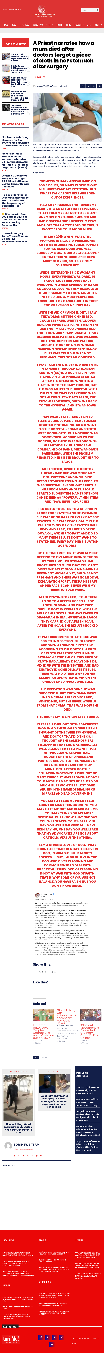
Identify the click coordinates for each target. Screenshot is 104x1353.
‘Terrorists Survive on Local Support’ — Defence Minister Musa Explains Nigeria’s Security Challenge (18, 1273)
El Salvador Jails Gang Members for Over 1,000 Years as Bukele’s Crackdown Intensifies (15, 141)
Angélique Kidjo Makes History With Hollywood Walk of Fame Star (19, 82)
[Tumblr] (28, 1153)
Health (5, 189)
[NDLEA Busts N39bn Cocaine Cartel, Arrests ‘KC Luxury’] (6, 68)
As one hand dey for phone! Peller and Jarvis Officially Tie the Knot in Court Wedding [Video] (54, 1269)
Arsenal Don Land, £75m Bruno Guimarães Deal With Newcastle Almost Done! (16, 1316)
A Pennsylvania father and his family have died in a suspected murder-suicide (54, 1313)
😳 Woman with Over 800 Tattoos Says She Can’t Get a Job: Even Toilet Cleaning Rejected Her (15, 220)
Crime (4, 148)
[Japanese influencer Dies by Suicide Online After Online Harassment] (6, 107)
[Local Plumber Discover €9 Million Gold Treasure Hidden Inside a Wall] (6, 93)
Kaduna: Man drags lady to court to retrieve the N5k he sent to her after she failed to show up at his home (87, 1255)
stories (44, 1058)
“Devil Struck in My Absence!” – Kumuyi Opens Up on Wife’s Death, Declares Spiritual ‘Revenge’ (88, 1276)
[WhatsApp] (99, 85)
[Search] (97, 10)
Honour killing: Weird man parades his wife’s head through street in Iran (18, 1128)
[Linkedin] (23, 1153)
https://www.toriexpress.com (23, 1149)
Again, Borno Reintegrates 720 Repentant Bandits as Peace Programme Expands (16, 1263)
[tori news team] (34, 86)
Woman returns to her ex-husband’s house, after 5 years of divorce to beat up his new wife (54, 1295)
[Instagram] (19, 1153)
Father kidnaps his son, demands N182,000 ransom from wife (53, 1304)
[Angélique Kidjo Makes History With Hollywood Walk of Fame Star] (6, 80)
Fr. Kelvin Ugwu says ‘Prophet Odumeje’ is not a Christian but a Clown (43, 1031)
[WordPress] (37, 1153)
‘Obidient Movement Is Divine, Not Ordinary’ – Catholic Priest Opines (90, 1031)
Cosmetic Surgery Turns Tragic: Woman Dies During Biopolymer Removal (15, 237)
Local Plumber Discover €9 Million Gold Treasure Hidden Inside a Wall (20, 95)
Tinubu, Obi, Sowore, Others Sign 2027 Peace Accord (19, 57)
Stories (5, 170)
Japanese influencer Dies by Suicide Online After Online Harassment (20, 109)
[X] (88, 85)
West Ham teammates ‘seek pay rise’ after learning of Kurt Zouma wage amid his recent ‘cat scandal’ (54, 1101)
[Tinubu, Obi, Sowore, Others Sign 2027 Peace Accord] (6, 56)
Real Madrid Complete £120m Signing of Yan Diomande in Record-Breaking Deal (18, 1299)
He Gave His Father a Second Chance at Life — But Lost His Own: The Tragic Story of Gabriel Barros (15, 200)
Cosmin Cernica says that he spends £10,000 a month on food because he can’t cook (87, 1265)
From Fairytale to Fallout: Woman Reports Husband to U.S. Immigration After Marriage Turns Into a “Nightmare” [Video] (15, 160)
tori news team (50, 86)
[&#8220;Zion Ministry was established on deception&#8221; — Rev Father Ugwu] (68, 1025)
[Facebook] (82, 85)
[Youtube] (41, 1153)
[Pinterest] (93, 85)
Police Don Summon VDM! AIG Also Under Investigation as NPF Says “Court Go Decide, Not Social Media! (18, 1254)
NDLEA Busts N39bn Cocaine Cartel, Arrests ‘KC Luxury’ (19, 69)
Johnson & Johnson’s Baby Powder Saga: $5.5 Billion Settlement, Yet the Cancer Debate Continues (15, 181)
